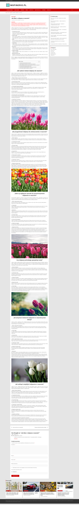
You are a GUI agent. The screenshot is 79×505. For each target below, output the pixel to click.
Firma (52, 51)
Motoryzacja (26, 490)
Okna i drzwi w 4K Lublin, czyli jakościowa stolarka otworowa (12, 493)
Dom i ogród (13, 16)
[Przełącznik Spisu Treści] (39, 61)
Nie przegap (8, 480)
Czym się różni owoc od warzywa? (18, 427)
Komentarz (13, 444)
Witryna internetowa (14, 463)
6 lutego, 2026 (25, 495)
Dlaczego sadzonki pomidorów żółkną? (40, 427)
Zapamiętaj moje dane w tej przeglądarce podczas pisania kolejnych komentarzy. (25, 467)
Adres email (13, 459)
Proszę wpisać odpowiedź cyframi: (16, 469)
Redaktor (13, 495)
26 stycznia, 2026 (60, 496)
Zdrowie (52, 55)
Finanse (52, 50)
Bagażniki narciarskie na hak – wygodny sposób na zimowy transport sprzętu (64, 494)
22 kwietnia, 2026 (8, 495)
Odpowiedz (15, 438)
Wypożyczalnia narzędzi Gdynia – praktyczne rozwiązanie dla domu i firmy (47, 494)
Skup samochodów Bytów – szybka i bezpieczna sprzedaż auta (30, 493)
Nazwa (12, 455)
